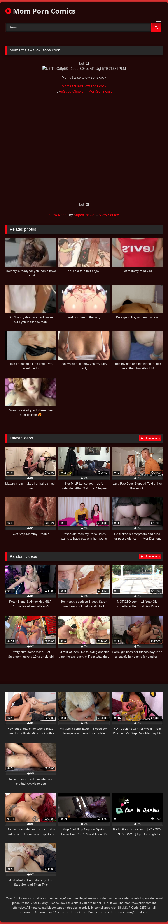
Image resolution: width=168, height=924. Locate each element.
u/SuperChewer (72, 91)
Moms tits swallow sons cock (84, 86)
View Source (109, 215)
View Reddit (58, 215)
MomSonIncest (100, 91)
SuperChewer (84, 215)
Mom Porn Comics (43, 11)
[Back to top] (154, 911)
